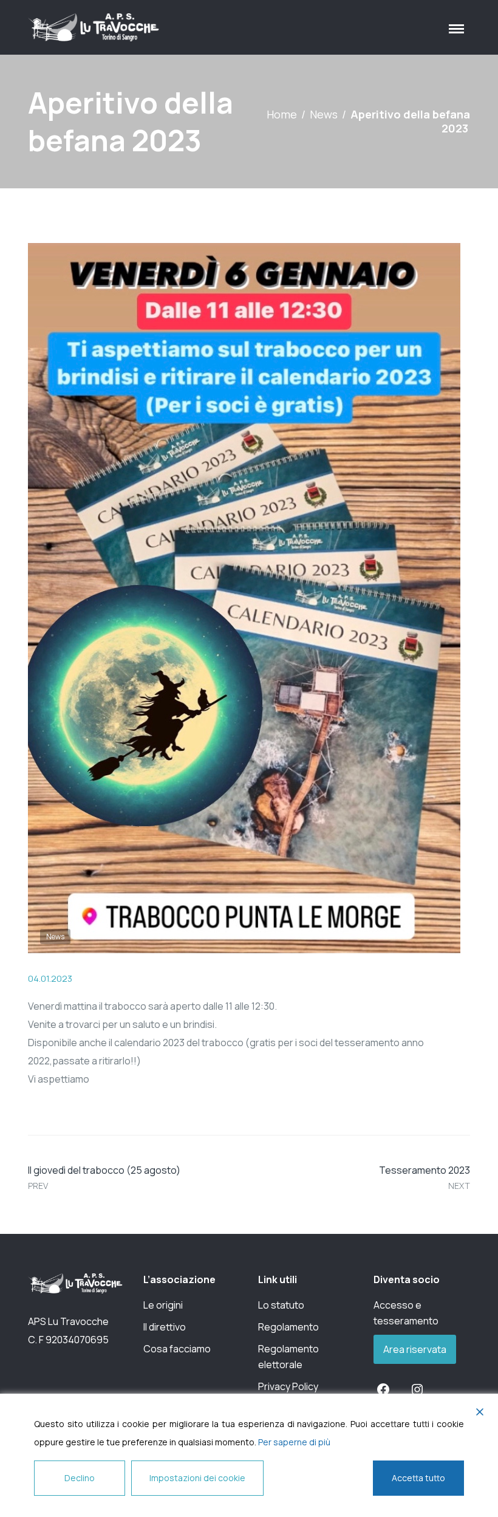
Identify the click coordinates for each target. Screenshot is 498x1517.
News (324, 114)
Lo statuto (281, 1305)
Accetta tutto (418, 1478)
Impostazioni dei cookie (197, 1478)
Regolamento (288, 1327)
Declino (79, 1478)
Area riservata (414, 1349)
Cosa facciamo (177, 1348)
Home (282, 114)
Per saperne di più (294, 1442)
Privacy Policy (288, 1386)
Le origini (163, 1305)
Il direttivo (164, 1327)
